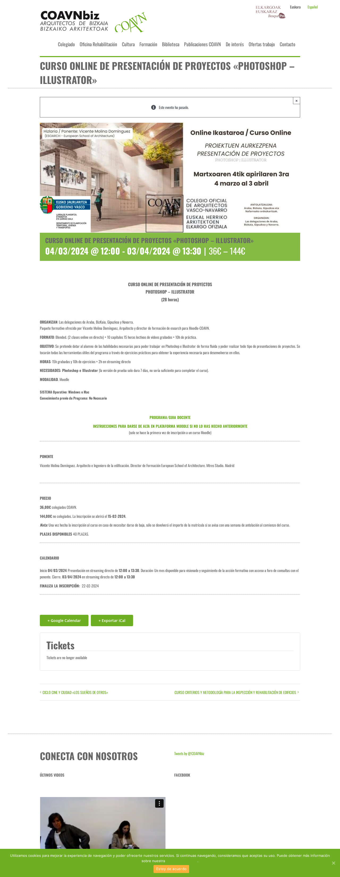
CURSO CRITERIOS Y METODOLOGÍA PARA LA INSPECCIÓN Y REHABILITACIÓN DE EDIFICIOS (235, 692)
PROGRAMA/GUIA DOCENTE (170, 417)
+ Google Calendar (64, 620)
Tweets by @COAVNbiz (189, 753)
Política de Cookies (181, 861)
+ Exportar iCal (112, 620)
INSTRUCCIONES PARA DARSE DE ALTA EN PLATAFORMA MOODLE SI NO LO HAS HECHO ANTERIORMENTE (170, 426)
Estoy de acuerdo (171, 869)
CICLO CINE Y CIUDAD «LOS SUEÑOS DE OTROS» (75, 692)
